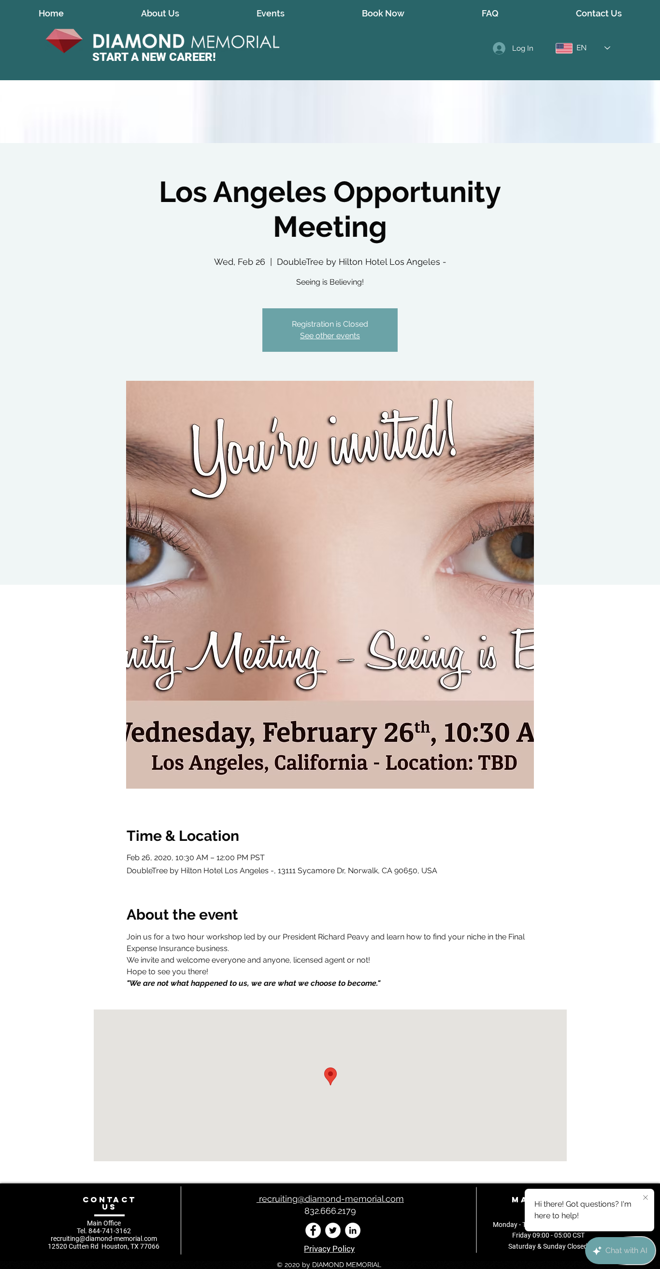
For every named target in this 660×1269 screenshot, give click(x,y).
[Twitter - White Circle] (333, 1230)
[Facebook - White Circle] (313, 1230)
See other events (330, 335)
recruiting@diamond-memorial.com (104, 1238)
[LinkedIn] (352, 1230)
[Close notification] (645, 1198)
